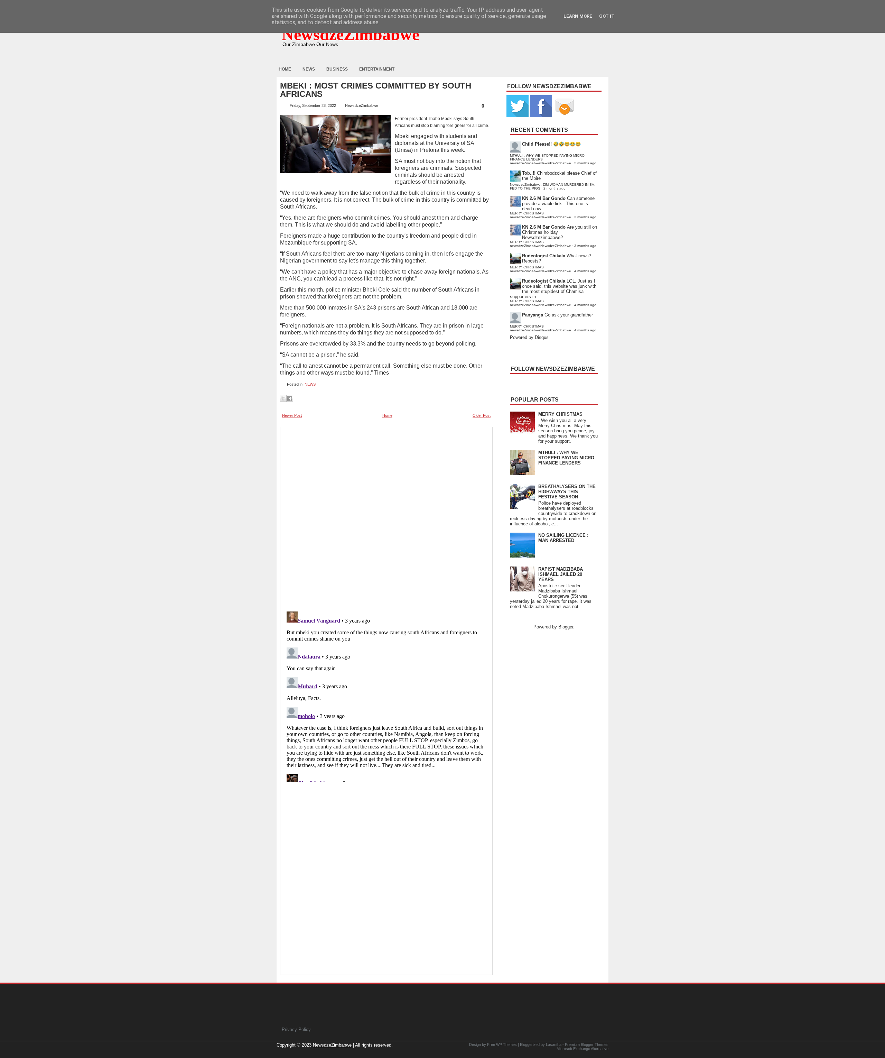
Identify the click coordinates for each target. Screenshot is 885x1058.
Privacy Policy (296, 1029)
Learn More (577, 16)
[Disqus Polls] (386, 517)
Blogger (565, 626)
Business (337, 69)
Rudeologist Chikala (543, 255)
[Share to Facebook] (289, 398)
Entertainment (376, 69)
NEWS (310, 384)
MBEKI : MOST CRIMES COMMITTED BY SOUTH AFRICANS (375, 90)
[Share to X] (283, 398)
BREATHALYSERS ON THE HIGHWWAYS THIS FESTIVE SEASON (567, 491)
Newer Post (292, 415)
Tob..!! (528, 173)
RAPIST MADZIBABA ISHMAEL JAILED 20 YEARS (560, 574)
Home (285, 69)
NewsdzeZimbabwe (350, 34)
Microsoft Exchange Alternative (582, 1049)
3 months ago (585, 217)
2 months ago (585, 163)
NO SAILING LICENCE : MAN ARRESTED (563, 538)
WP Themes (506, 1044)
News (308, 69)
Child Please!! (537, 144)
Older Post (482, 415)
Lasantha (553, 1044)
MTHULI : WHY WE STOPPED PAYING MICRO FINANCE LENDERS (566, 458)
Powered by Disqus (529, 337)
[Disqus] (386, 695)
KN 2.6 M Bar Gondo (544, 198)
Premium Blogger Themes (586, 1044)
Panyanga (532, 315)
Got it (607, 16)
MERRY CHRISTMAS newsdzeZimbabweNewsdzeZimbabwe (540, 215)
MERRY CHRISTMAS (560, 414)
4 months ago (585, 271)
